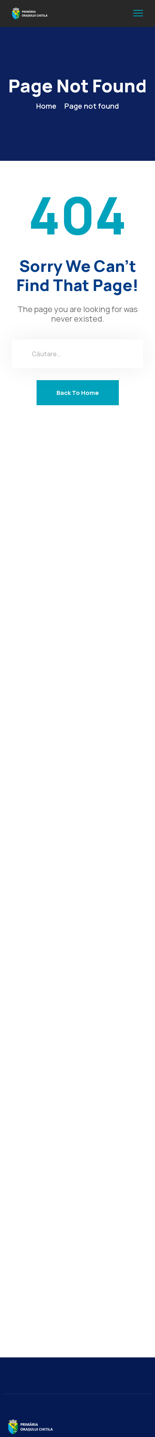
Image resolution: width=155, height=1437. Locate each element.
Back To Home (77, 393)
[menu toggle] (138, 13)
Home (46, 106)
